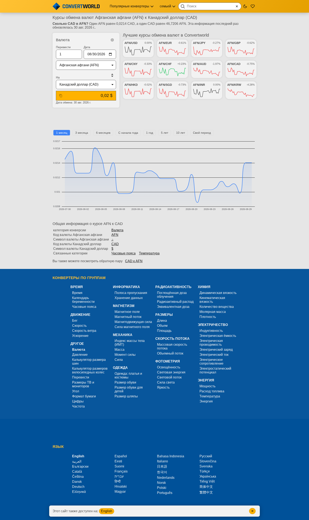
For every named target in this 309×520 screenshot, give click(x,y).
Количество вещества (216, 306)
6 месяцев (103, 132)
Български (80, 466)
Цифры (78, 401)
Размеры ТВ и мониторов (83, 384)
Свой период (202, 132)
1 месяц (61, 132)
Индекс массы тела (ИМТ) (130, 342)
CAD (115, 244)
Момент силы (125, 354)
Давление (80, 354)
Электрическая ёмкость (217, 335)
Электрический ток (213, 354)
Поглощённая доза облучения (172, 294)
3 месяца (81, 132)
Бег (75, 320)
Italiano (162, 461)
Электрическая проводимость (211, 342)
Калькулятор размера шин (89, 361)
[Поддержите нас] (252, 6)
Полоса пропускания (131, 293)
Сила (119, 359)
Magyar (120, 491)
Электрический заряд (216, 349)
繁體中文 (206, 492)
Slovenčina (207, 461)
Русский (205, 456)
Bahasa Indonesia (170, 456)
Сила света (166, 382)
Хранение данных (129, 298)
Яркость (163, 387)
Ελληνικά (79, 492)
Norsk (161, 482)
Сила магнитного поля (132, 327)
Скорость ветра (84, 330)
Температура (149, 253)
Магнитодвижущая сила (133, 322)
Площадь (164, 330)
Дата (87, 47)
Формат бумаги (84, 396)
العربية (76, 461)
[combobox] (209, 6)
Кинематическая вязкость (212, 299)
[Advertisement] (154, 120)
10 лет (180, 132)
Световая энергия (171, 372)
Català (77, 471)
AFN (114, 235)
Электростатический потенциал (215, 370)
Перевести (63, 47)
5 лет (164, 132)
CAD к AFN (134, 261)
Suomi (119, 466)
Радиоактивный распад (175, 301)
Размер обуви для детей (129, 389)
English (106, 511)
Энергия (206, 401)
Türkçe (204, 471)
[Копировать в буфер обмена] (61, 95)
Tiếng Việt (207, 481)
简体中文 (206, 486)
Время (77, 293)
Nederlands (165, 477)
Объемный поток (170, 353)
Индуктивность (211, 330)
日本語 (162, 466)
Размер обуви (125, 382)
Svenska (206, 466)
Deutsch (78, 486)
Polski (161, 488)
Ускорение (80, 335)
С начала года (128, 132)
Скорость (79, 325)
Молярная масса (212, 312)
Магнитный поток (128, 317)
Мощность (207, 386)
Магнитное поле (127, 312)
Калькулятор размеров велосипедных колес (90, 370)
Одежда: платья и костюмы (128, 375)
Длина (162, 320)
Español (121, 456)
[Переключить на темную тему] (245, 6)
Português (164, 493)
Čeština (78, 476)
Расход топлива (211, 391)
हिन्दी (118, 481)
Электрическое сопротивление (211, 361)
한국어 (162, 472)
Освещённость (168, 367)
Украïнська (207, 476)
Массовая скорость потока (172, 346)
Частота (78, 406)
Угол (75, 391)
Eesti (118, 461)
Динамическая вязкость (217, 293)
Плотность (207, 317)
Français (121, 471)
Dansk (77, 481)
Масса (119, 349)
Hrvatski (121, 486)
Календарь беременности (83, 299)
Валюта (117, 230)
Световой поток (169, 377)
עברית (119, 476)
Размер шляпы (126, 396)
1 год (149, 132)
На (58, 77)
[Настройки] (112, 40)
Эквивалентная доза (173, 306)
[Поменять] (112, 75)
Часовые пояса (123, 253)
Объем (162, 325)
